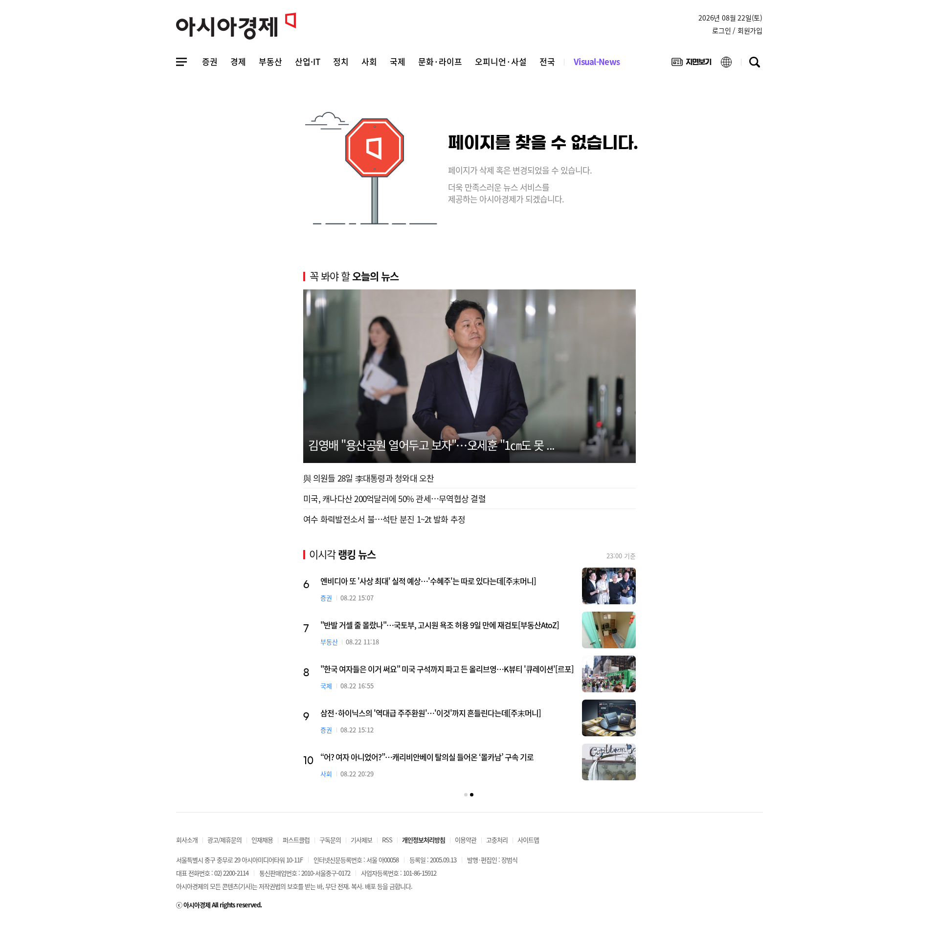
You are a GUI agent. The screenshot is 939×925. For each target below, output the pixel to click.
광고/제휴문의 (224, 839)
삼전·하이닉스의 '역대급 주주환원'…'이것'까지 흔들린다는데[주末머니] (430, 713)
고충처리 (497, 839)
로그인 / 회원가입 (737, 30)
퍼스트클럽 (296, 839)
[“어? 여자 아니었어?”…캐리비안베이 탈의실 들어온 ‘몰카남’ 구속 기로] (609, 762)
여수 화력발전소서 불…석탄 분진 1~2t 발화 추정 (384, 519)
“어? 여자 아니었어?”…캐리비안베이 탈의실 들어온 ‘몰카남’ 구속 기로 (427, 757)
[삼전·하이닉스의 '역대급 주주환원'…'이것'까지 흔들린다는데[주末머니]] (609, 718)
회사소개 (187, 839)
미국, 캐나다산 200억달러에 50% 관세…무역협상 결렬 (394, 498)
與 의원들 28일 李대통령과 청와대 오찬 (368, 478)
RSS (387, 839)
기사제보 (361, 839)
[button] (466, 794)
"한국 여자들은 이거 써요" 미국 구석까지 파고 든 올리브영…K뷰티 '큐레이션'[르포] (447, 669)
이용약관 (465, 839)
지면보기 (691, 64)
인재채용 (262, 839)
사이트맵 (528, 839)
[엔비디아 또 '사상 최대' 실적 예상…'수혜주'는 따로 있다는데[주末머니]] (609, 586)
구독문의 (330, 839)
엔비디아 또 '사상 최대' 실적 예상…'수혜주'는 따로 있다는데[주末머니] (428, 581)
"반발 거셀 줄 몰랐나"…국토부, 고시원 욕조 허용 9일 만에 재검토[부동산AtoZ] (439, 625)
